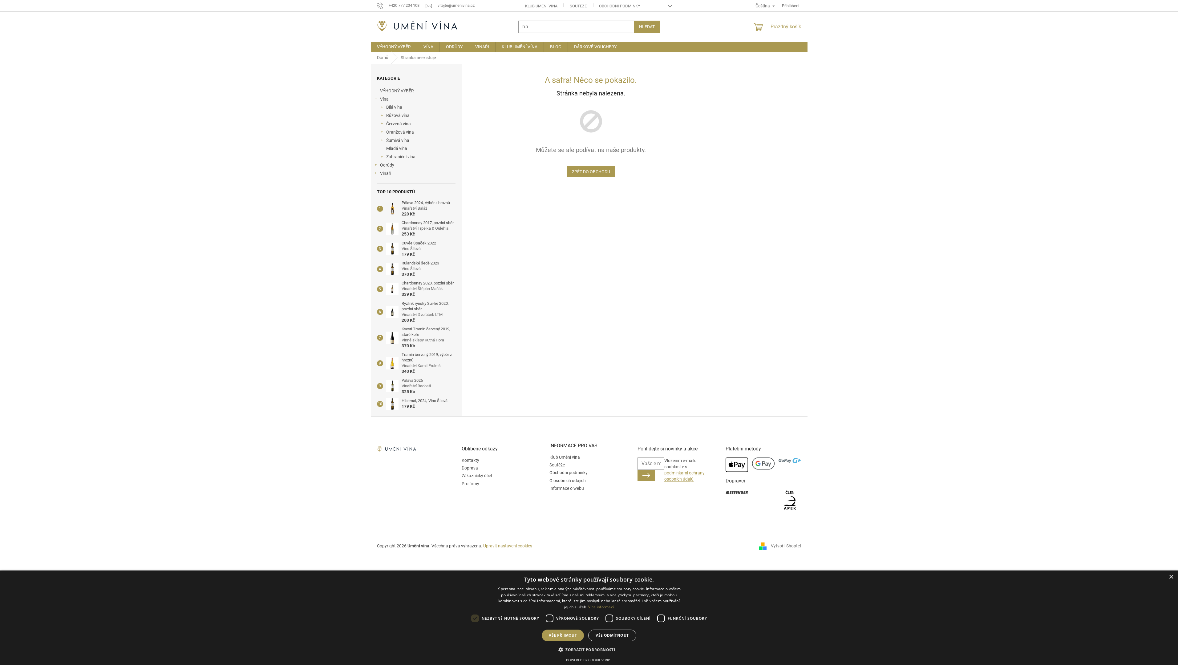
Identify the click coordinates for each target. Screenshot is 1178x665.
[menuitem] (394, 47)
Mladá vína (396, 148)
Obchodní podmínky (619, 6)
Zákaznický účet (477, 475)
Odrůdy (387, 165)
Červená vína (398, 123)
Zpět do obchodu (591, 171)
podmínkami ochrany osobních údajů (684, 476)
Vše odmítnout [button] (612, 635)
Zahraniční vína (400, 156)
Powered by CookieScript (589, 660)
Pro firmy (470, 483)
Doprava (470, 467)
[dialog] (589, 617)
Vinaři (385, 173)
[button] (589, 649)
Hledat (647, 26)
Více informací (601, 607)
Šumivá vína (397, 140)
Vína (384, 99)
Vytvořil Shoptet (786, 545)
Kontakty (470, 460)
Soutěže (578, 6)
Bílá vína (394, 107)
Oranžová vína (400, 132)
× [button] (1171, 577)
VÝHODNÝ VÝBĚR (397, 90)
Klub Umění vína (541, 6)
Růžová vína (398, 115)
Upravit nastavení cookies (507, 545)
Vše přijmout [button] (563, 635)
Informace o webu (566, 488)
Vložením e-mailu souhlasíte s (684, 470)
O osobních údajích (567, 480)
